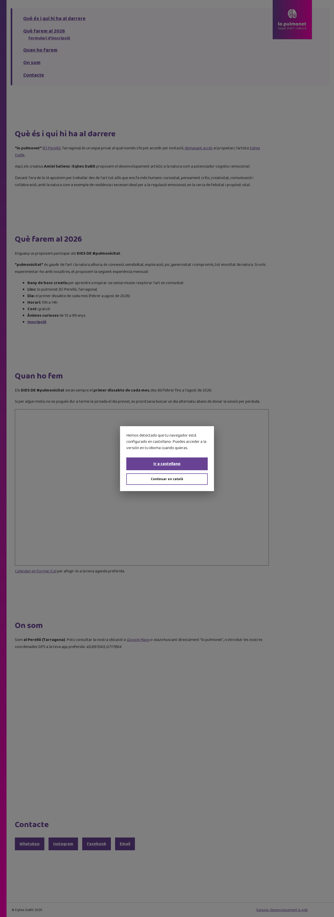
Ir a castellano (167, 464)
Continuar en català (167, 479)
